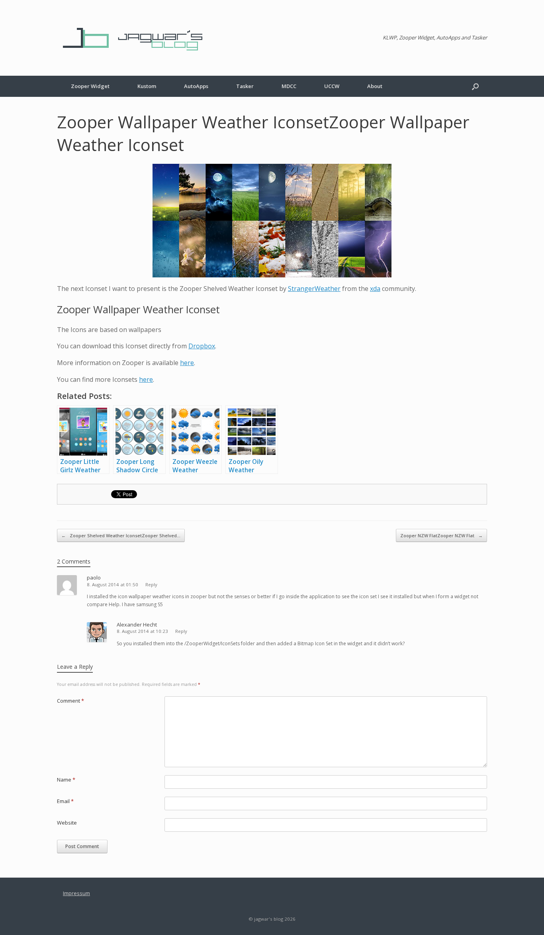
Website (67, 822)
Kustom (146, 86)
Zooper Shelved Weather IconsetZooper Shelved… (120, 535)
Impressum (76, 893)
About (374, 86)
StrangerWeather (314, 288)
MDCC (289, 86)
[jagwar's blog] (136, 38)
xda (375, 288)
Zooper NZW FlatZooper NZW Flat (441, 535)
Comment (70, 700)
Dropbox (201, 346)
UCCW (331, 86)
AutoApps (196, 86)
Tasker (245, 86)
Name (66, 779)
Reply (151, 584)
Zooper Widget (90, 86)
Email (65, 801)
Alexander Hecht (137, 624)
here (187, 362)
